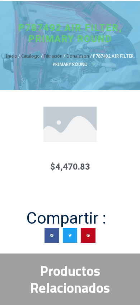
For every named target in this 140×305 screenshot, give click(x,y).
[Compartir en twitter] (70, 235)
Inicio (11, 56)
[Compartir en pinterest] (88, 235)
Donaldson (77, 56)
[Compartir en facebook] (52, 235)
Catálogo (30, 56)
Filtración (53, 56)
